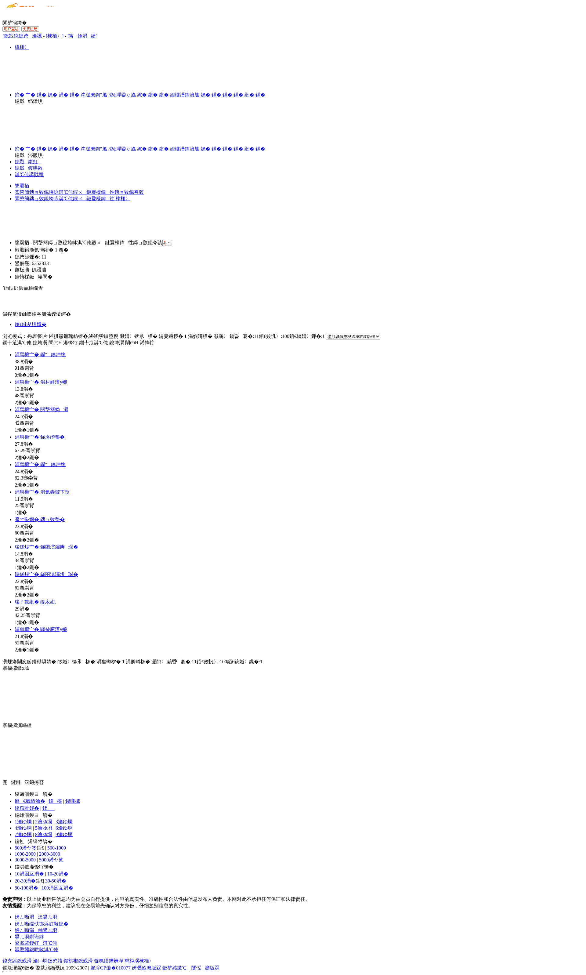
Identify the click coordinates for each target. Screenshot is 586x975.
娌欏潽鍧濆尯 (184, 94)
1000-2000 (25, 854)
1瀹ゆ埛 (23, 821)
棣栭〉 (22, 47)
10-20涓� (57, 873)
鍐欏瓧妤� (27, 808)
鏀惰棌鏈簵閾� (33, 276)
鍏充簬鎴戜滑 (17, 960)
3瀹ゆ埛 (64, 821)
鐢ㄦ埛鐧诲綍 (29, 936)
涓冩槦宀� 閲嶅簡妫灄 (41, 409)
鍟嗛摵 (72, 801)
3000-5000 (25, 859)
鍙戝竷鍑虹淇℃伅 (36, 943)
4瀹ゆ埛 (23, 828)
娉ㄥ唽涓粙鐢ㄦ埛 (36, 930)
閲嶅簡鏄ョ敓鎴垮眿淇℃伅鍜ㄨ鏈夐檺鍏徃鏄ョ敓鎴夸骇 (79, 192)
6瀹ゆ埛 (64, 828)
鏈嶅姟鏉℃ (176, 967)
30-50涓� (55, 880)
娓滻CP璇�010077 (110, 967)
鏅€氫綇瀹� (30, 801)
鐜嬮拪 (22, 185)
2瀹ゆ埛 (43, 821)
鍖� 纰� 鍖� (249, 94)
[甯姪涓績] (82, 35)
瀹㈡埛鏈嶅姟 (47, 960)
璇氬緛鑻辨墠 (108, 960)
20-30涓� (25, 880)
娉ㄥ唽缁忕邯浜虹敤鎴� (41, 923)
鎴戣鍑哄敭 (29, 168)
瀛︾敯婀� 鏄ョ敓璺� (40, 519)
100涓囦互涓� (57, 887)
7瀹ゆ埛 (23, 834)
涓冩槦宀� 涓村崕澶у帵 (41, 382)
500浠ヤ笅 (26, 847)
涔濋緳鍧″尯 (94, 94)
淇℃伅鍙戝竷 (29, 174)
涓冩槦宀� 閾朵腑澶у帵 (41, 629)
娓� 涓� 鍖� (63, 94)
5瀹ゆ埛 (43, 828)
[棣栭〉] (54, 35)
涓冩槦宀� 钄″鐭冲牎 (40, 354)
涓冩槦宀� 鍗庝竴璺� (40, 437)
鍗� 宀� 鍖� (30, 94)
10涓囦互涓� (29, 873)
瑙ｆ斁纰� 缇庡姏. (35, 601)
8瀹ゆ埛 (43, 834)
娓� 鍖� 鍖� (216, 94)
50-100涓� (26, 887)
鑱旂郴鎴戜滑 (78, 960)
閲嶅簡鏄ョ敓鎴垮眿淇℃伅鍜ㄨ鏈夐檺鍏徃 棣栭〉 (72, 198)
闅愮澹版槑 (205, 967)
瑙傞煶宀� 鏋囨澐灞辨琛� (46, 546)
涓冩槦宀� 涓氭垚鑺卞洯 (42, 492)
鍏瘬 (55, 801)
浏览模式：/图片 (25, 336)
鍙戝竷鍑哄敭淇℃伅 (36, 949)
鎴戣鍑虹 (28, 161)
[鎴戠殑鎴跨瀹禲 (22, 35)
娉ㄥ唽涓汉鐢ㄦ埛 (36, 916)
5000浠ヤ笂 (51, 859)
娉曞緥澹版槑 (146, 967)
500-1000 (56, 847)
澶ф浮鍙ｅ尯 (122, 94)
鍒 (48, 808)
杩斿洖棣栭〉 (139, 960)
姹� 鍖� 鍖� (153, 94)
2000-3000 (49, 854)
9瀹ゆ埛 (64, 834)
